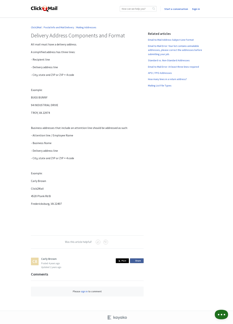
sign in (84, 291)
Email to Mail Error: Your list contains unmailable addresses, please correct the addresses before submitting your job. (175, 50)
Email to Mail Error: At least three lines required (173, 66)
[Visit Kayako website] (118, 317)
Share (138, 261)
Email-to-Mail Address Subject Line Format (171, 39)
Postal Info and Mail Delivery (59, 27)
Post (124, 260)
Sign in (196, 9)
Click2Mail (36, 27)
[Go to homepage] (44, 9)
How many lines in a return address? (167, 79)
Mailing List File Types (159, 85)
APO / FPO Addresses (160, 73)
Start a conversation (176, 9)
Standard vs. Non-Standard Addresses (169, 60)
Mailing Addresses (86, 27)
